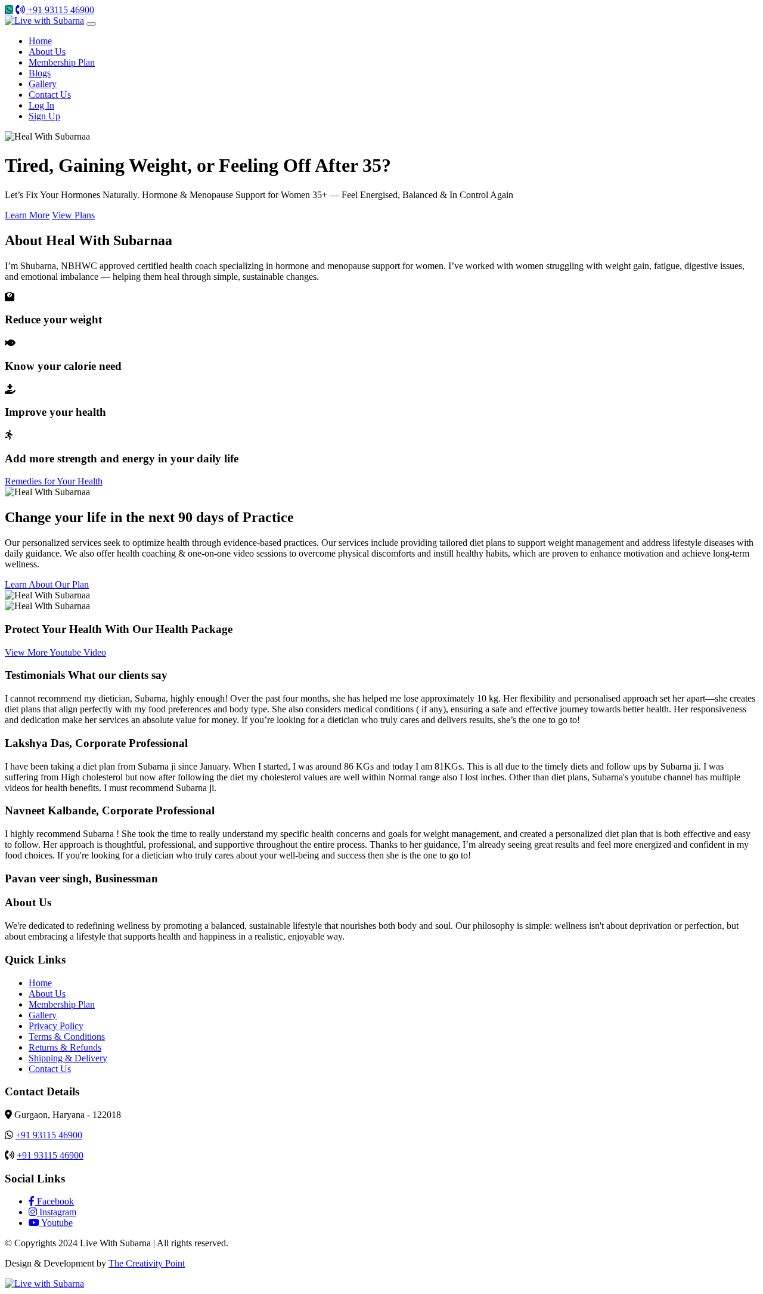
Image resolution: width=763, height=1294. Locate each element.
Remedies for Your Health (54, 481)
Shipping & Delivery (68, 1058)
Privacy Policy (56, 1026)
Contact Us (50, 94)
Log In (41, 105)
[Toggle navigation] (91, 24)
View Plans (73, 215)
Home (40, 41)
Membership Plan (62, 62)
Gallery (43, 84)
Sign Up (44, 116)
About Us (47, 52)
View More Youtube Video (55, 652)
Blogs (40, 73)
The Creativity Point (146, 1263)
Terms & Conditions (67, 1037)
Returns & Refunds (65, 1047)
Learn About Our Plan (47, 584)
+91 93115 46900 (59, 10)
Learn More (27, 215)
